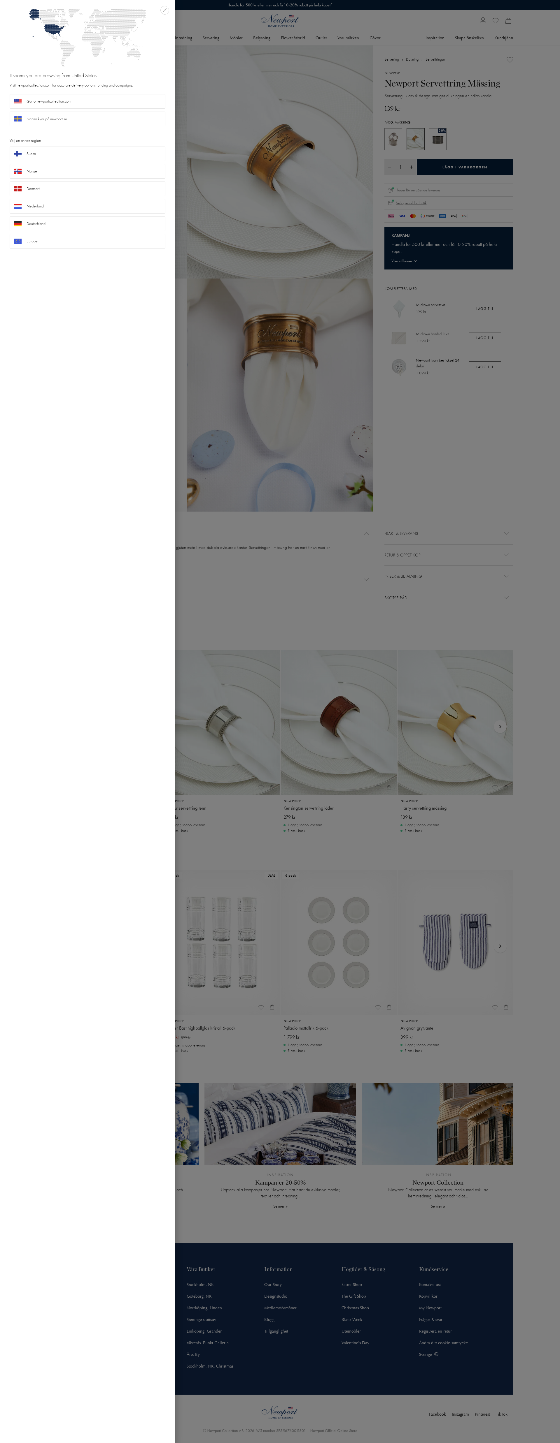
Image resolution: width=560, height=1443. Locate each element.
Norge (32, 171)
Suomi (31, 153)
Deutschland (36, 223)
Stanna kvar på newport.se (47, 119)
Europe (32, 241)
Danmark (34, 188)
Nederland (35, 206)
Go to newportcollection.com (49, 101)
